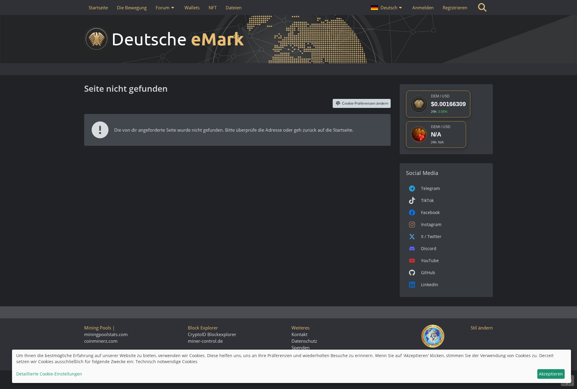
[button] (387, 7)
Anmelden (423, 8)
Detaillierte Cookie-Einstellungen (49, 374)
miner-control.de (205, 341)
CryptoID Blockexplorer (212, 334)
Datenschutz (304, 341)
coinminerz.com (101, 341)
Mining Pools (97, 328)
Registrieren (455, 8)
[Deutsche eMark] (288, 39)
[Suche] (482, 7)
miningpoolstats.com (106, 334)
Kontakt (299, 334)
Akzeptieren (551, 374)
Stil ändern (482, 328)
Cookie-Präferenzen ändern (365, 103)
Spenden (301, 348)
